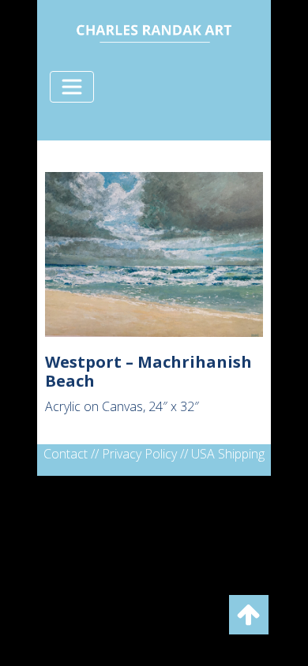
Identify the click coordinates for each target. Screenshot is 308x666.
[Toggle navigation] (72, 87)
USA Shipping (228, 453)
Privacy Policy (139, 453)
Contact (65, 453)
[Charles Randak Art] (154, 30)
